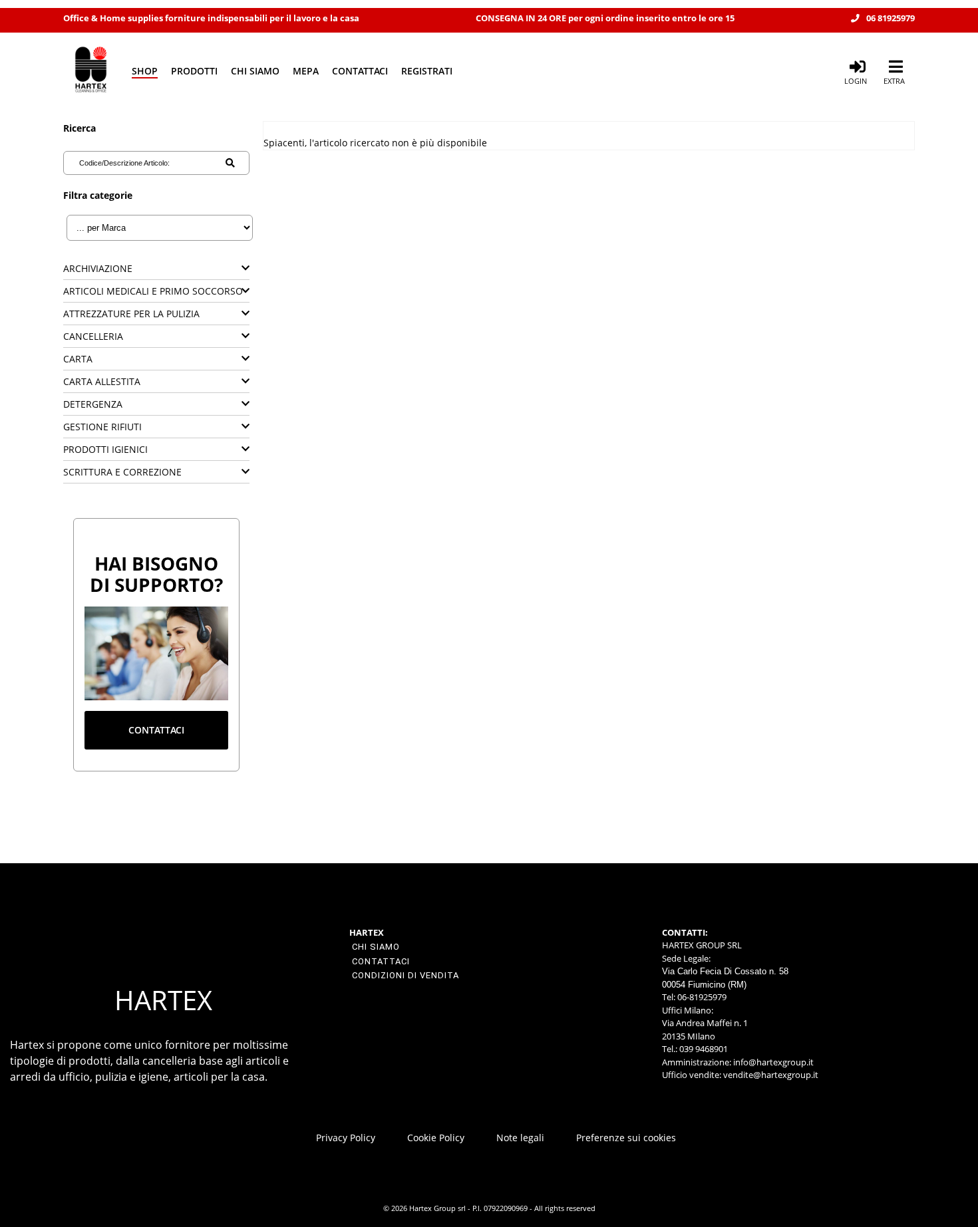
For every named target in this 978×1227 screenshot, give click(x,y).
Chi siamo (255, 71)
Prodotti (194, 71)
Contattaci (360, 71)
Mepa (306, 71)
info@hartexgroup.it (772, 1062)
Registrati (426, 71)
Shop (145, 71)
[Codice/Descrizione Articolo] (230, 163)
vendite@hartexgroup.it (770, 1075)
